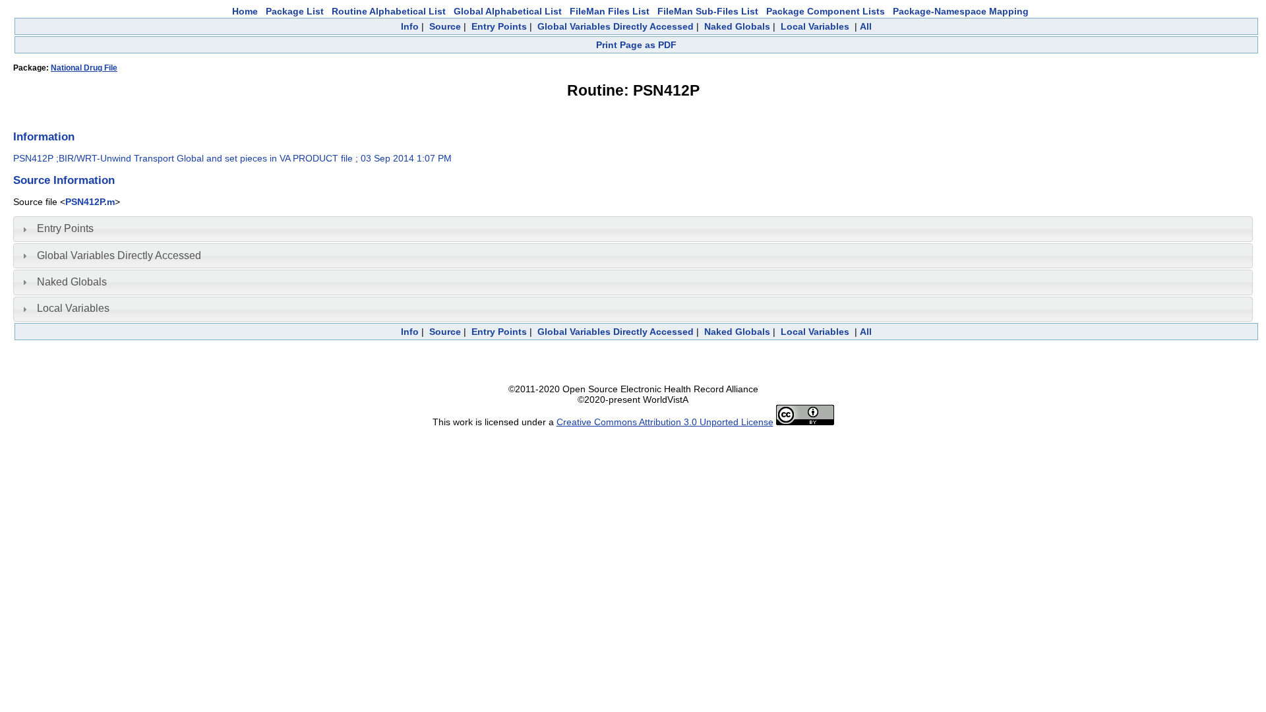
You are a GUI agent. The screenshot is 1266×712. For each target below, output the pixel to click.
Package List (295, 11)
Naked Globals (737, 26)
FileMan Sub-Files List (707, 11)
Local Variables (815, 26)
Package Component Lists (825, 11)
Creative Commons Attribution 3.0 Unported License (665, 422)
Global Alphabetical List (508, 11)
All (866, 26)
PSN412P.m (90, 201)
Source (445, 26)
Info (410, 26)
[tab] (633, 228)
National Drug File (84, 68)
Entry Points (499, 26)
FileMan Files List (609, 11)
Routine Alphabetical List (389, 11)
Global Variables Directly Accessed (615, 26)
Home (245, 11)
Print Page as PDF (636, 45)
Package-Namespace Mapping (961, 11)
